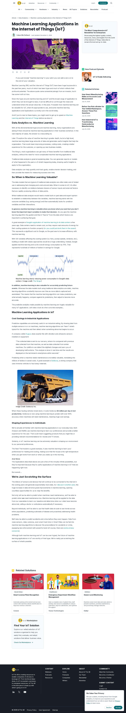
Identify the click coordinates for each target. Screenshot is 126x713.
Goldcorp (54, 361)
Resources (49, 678)
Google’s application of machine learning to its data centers (48, 222)
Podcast (105, 9)
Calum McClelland (23, 35)
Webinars (48, 672)
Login (101, 686)
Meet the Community (106, 672)
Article (14, 18)
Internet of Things (31, 118)
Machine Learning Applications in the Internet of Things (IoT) (51, 18)
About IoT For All (84, 672)
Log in (93, 3)
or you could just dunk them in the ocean (59, 228)
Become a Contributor (106, 675)
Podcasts (48, 675)
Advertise (32, 3)
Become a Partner (105, 678)
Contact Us (103, 689)
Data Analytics (23, 18)
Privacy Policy (31, 710)
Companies (66, 678)
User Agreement (44, 710)
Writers (64, 680)
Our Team (82, 675)
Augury (28, 334)
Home (64, 672)
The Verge (37, 281)
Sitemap (55, 710)
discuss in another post (66, 485)
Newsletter (94, 9)
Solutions (83, 9)
